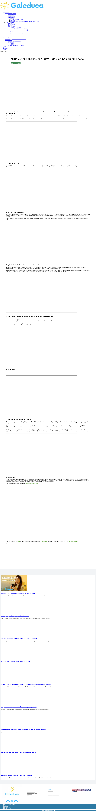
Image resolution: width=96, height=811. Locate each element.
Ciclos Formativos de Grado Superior (20, 28)
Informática (10, 23)
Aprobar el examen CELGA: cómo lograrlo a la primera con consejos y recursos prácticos (26, 684)
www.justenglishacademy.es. (74, 541)
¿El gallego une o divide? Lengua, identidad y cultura (15, 661)
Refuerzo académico (11, 17)
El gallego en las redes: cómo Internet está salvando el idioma (18, 593)
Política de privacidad (7, 808)
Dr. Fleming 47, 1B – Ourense (53, 795)
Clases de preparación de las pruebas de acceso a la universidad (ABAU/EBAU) (25, 21)
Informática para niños (12, 14)
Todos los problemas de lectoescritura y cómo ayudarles (16, 775)
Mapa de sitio (5, 806)
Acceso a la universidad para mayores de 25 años (19, 29)
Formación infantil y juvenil (10, 13)
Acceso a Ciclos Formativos (15, 27)
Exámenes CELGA (11, 42)
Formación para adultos (9, 22)
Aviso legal (5, 805)
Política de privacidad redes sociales (9, 804)
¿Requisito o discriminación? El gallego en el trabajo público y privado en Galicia (23, 729)
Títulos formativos (11, 26)
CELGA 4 (12, 44)
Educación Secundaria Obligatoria (16, 19)
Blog (3, 47)
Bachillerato (12, 20)
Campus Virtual (5, 48)
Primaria (12, 18)
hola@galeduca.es (51, 798)
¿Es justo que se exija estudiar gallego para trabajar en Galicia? (18, 752)
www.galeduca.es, (44, 541)
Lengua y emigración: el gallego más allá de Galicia (15, 616)
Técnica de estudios (11, 16)
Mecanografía (10, 25)
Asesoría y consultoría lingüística (11, 38)
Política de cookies (6, 807)
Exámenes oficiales (8, 40)
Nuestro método (8, 34)
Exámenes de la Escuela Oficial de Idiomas (16, 45)
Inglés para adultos (11, 24)
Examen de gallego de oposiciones (14, 41)
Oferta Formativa (6, 12)
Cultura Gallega (15, 63)
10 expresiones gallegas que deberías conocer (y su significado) (19, 707)
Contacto (4, 49)
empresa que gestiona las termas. (32, 483)
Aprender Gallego (30, 794)
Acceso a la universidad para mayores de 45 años (19, 30)
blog (19, 541)
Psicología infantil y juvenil (10, 35)
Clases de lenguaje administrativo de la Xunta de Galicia (15, 39)
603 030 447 (50, 791)
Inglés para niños (11, 15)
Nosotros (4, 46)
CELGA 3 (12, 43)
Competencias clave (14, 32)
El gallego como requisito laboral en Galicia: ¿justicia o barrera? (19, 638)
